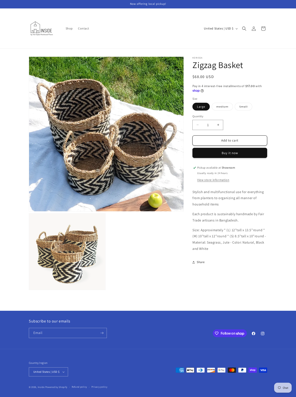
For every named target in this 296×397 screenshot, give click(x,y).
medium (224, 107)
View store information (213, 180)
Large (201, 107)
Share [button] (201, 262)
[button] (244, 28)
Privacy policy (99, 386)
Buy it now (230, 153)
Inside (41, 387)
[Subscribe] (102, 333)
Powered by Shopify (56, 387)
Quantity (197, 116)
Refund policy (79, 386)
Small (245, 107)
